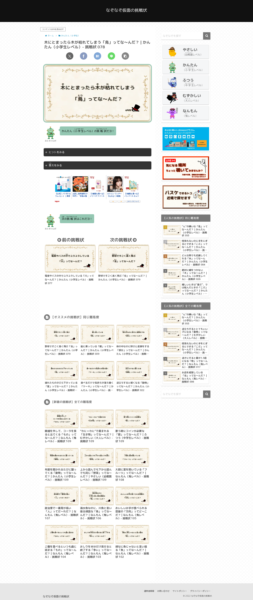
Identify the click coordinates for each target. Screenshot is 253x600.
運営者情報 (149, 591)
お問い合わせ (163, 591)
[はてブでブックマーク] (97, 56)
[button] (125, 56)
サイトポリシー (180, 591)
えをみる (55, 164)
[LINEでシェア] (111, 56)
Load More (97, 567)
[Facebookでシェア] (83, 56)
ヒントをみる (57, 152)
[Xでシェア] (69, 56)
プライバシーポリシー (200, 591)
